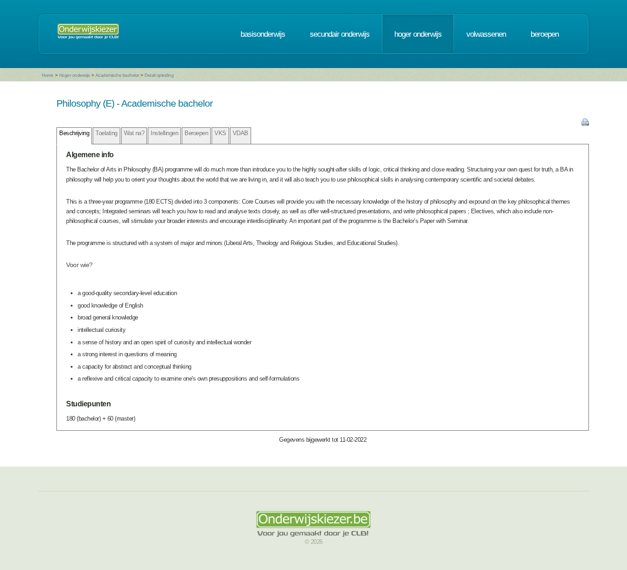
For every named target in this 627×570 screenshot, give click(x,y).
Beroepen (196, 133)
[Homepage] (88, 34)
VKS (220, 133)
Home (47, 75)
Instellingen (164, 133)
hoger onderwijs (418, 34)
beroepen (545, 34)
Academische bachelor (117, 75)
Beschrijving (74, 133)
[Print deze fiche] (585, 123)
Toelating (106, 133)
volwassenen (486, 34)
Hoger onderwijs (74, 75)
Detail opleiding (159, 75)
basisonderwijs (263, 34)
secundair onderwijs (339, 34)
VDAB (240, 133)
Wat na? (134, 133)
